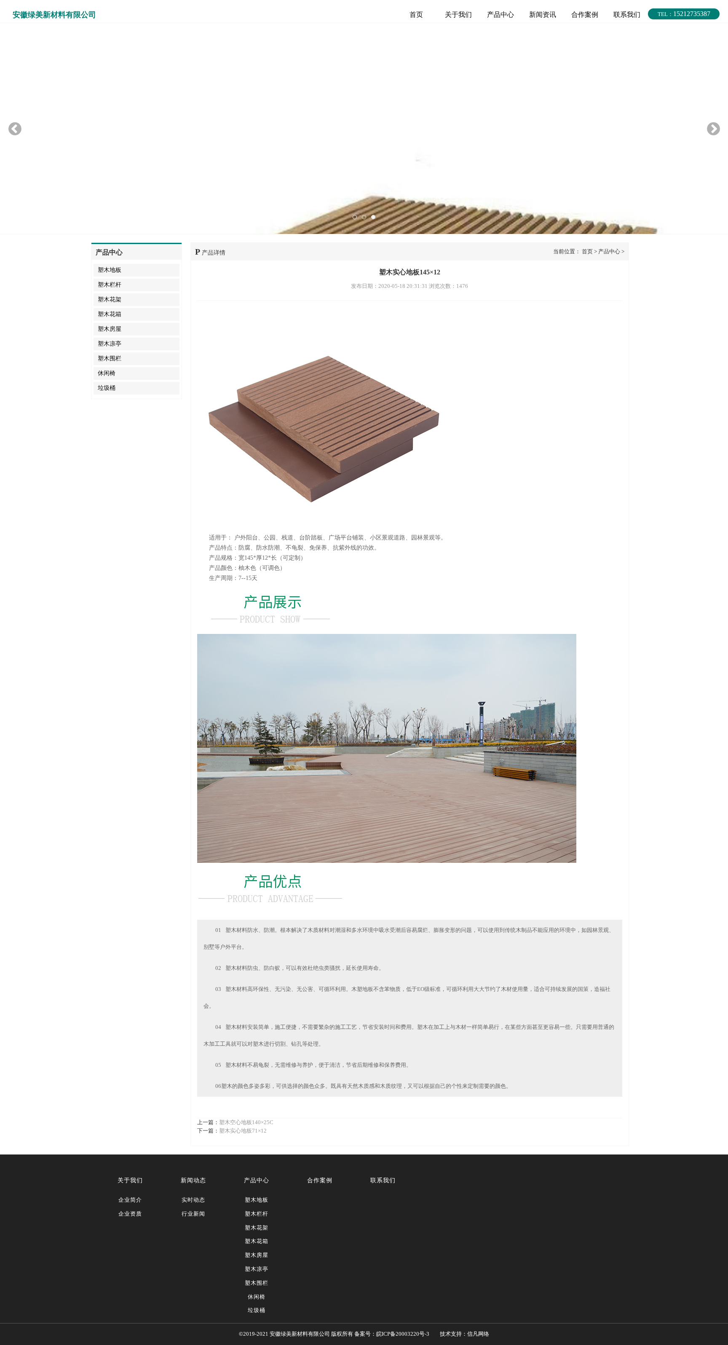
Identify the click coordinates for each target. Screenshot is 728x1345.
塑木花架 (109, 299)
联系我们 (626, 14)
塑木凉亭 (109, 344)
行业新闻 (193, 1214)
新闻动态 (193, 1180)
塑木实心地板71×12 (243, 1131)
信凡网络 (478, 1334)
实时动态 (193, 1200)
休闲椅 (106, 373)
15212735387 (684, 13)
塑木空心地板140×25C (246, 1122)
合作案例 (584, 14)
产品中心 (500, 14)
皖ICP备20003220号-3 (402, 1334)
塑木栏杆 (109, 285)
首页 (416, 14)
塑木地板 (109, 270)
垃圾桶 (106, 388)
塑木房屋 (109, 329)
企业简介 (130, 1200)
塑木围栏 (109, 358)
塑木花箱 (109, 314)
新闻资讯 (542, 14)
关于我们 (458, 14)
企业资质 (130, 1214)
